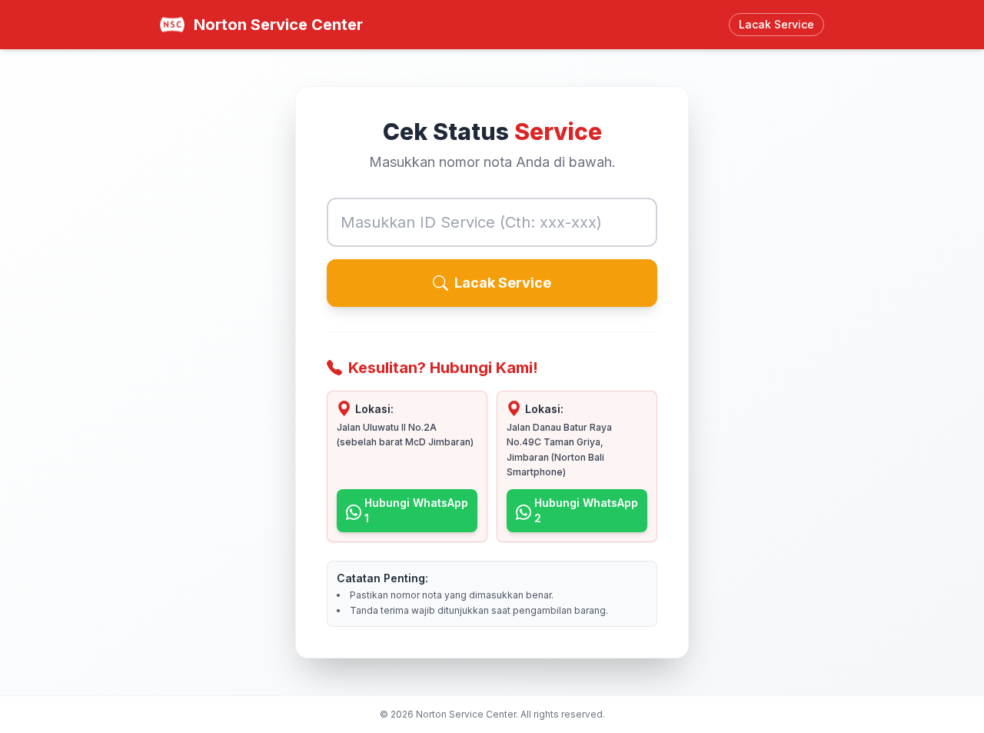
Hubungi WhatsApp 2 (586, 510)
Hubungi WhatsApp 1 (416, 510)
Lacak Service (502, 283)
